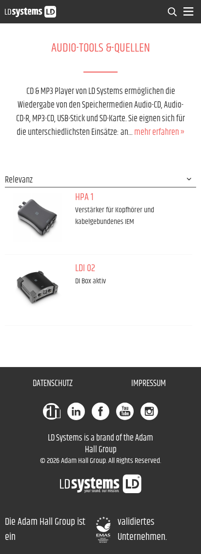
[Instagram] (149, 411)
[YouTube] (125, 411)
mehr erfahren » (159, 132)
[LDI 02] (37, 288)
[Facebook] (100, 411)
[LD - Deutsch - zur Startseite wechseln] (30, 11)
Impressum (148, 383)
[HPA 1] (37, 217)
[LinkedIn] (76, 411)
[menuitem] (172, 11)
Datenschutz (53, 383)
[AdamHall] (51, 411)
